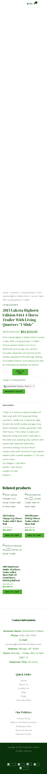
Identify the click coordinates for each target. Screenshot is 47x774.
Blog (23, 692)
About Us (23, 684)
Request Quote (13, 391)
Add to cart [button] (12, 535)
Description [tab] (8, 405)
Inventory (14, 292)
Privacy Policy (23, 718)
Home (5, 292)
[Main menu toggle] (42, 4)
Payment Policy (23, 734)
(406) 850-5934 (27, 635)
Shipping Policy (23, 726)
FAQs (23, 696)
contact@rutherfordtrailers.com (23, 644)
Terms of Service (23, 730)
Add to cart (20, 372)
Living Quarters (28, 292)
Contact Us (23, 688)
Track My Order (23, 700)
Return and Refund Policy (23, 722)
